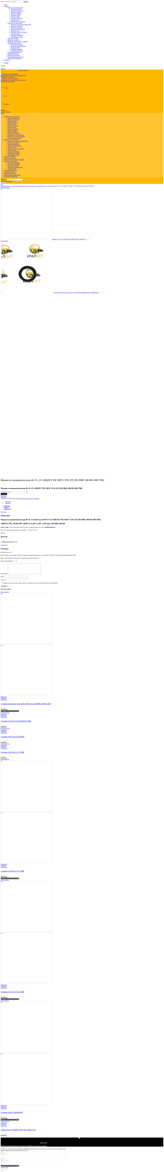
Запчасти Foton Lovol (17, 10)
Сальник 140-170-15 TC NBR (12, 992)
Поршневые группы (17, 37)
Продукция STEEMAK (14, 58)
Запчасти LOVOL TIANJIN (19, 32)
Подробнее (4, 709)
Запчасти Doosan (12, 132)
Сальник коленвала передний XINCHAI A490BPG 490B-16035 (26, 704)
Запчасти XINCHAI (16, 27)
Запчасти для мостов (14, 40)
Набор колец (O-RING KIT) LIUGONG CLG (18, 1130)
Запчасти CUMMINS (17, 35)
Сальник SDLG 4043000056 (12, 1112)
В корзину (3, 494)
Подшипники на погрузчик (16, 57)
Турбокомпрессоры (13, 54)
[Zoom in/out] (6, 1169)
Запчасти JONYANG (14, 133)
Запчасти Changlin (16, 9)
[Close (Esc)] (1, 1169)
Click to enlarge (5, 476)
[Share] (3, 1169)
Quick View (4, 700)
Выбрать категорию (6, 181)
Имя (2, 576)
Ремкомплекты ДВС (13, 155)
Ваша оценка (4, 561)
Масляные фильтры (16, 49)
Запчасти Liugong (16, 12)
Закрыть (3, 68)
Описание (7, 506)
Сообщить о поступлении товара (9, 711)
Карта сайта (43, 1142)
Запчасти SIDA (15, 34)
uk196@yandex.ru (23, 70)
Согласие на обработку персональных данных (33, 1146)
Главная (6, 87)
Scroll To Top (4, 1167)
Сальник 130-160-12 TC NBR (12, 871)
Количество (6, 492)
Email (3, 579)
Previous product (5, 187)
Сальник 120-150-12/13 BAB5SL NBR (16, 721)
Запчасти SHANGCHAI (18, 29)
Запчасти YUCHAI (16, 26)
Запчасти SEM (15, 17)
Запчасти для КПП (13, 38)
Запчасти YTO (15, 30)
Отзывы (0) (7, 509)
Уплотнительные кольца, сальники (18, 41)
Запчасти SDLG (15, 15)
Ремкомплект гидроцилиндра (16, 136)
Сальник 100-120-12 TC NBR (12, 752)
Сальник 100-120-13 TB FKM (12, 737)
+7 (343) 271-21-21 (8, 70)
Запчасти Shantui (12, 130)
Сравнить (3, 497)
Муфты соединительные (18, 21)
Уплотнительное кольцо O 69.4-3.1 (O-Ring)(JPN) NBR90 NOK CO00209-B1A (76, 292)
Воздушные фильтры (17, 44)
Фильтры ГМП (15, 47)
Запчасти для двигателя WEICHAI (21, 24)
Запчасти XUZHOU (17, 18)
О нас (5, 4)
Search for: (4, 1)
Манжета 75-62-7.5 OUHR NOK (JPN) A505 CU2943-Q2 (68, 239)
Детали (6, 507)
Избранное (4, 495)
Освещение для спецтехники (16, 135)
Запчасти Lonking (16, 14)
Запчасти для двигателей (15, 23)
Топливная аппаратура (14, 52)
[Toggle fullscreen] (4, 1169)
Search (25, 1)
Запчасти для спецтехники (15, 7)
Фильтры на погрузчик (14, 43)
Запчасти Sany (15, 20)
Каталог (6, 6)
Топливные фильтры (17, 50)
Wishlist (6, 63)
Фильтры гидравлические (18, 46)
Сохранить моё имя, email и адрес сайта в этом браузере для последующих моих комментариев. (30, 583)
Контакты (7, 60)
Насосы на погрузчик (14, 55)
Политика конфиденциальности (10, 1146)
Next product (4, 241)
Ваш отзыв (4, 573)
